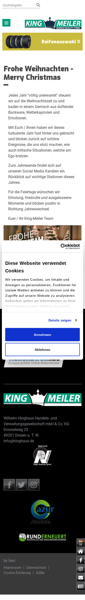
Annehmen (42, 335)
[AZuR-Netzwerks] (42, 511)
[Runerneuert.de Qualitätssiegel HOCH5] (42, 537)
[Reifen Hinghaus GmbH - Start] (42, 397)
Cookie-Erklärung (18, 573)
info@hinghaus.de (19, 441)
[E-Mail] (80, 577)
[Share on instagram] (33, 484)
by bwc (9, 560)
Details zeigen (59, 320)
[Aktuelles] (80, 586)
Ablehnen (42, 350)
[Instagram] (80, 569)
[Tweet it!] (21, 484)
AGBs (40, 573)
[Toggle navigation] (6, 23)
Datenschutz (36, 567)
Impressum (13, 567)
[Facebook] (80, 560)
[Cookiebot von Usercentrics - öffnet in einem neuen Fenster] (70, 246)
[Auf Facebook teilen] (9, 484)
